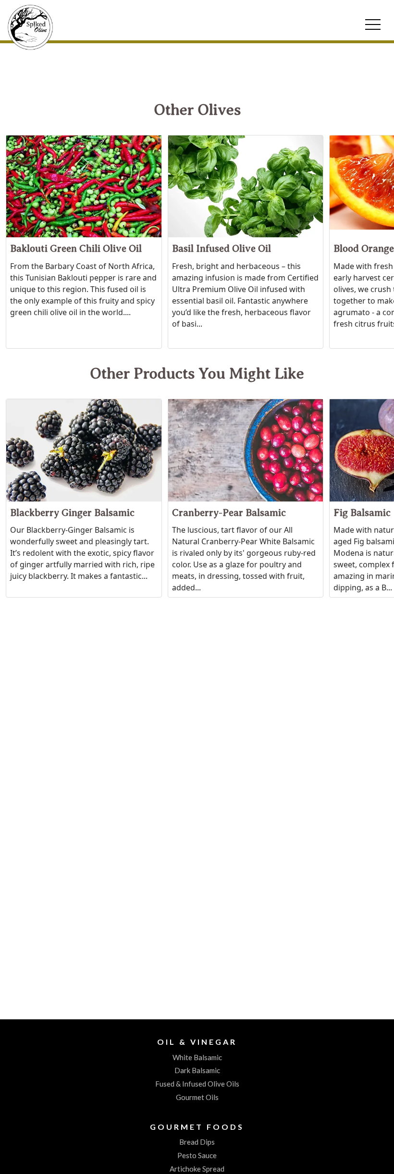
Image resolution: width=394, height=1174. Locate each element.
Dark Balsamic (197, 1070)
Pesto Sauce (197, 1155)
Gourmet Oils (197, 1097)
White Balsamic (197, 1057)
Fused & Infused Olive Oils (197, 1083)
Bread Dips (197, 1141)
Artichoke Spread (197, 1168)
